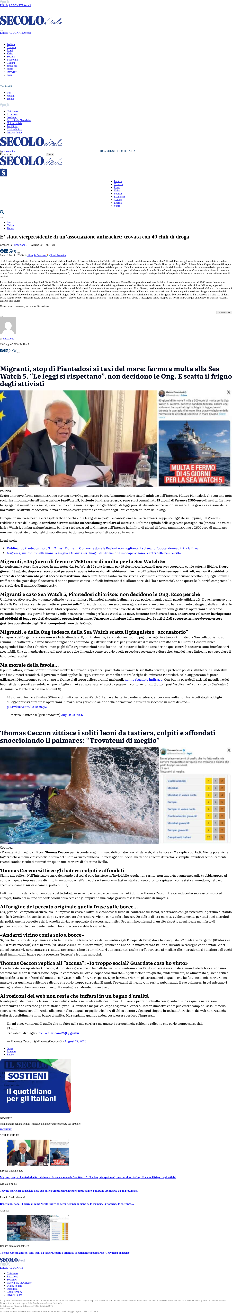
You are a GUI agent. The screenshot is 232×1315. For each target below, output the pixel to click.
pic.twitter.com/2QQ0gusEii (58, 1033)
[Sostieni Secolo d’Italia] (35, 1112)
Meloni (10, 95)
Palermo (11, 1051)
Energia (118, 202)
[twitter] (8, 2)
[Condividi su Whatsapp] (11, 252)
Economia (12, 59)
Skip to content (8, 151)
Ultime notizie (14, 123)
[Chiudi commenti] (1, 316)
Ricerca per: (6, 154)
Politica (11, 44)
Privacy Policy (14, 132)
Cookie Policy (14, 129)
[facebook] (1, 2)
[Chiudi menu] (1, 30)
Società (11, 56)
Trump (10, 98)
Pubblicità (12, 126)
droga (10, 1048)
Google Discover (37, 255)
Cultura (11, 62)
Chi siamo (12, 111)
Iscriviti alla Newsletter (19, 120)
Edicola (4, 5)
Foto (9, 74)
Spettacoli (12, 65)
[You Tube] (4, 2)
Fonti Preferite (58, 255)
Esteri (10, 50)
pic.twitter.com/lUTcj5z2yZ (27, 706)
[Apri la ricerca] (2, 213)
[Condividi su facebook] (2, 252)
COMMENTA (224, 312)
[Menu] (1, 168)
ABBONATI (16, 5)
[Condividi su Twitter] (15, 252)
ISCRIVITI (6, 1129)
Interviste (12, 71)
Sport (10, 68)
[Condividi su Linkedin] (6, 252)
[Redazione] (8, 332)
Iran (9, 92)
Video (10, 53)
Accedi (27, 5)
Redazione (12, 114)
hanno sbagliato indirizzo (143, 679)
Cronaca (11, 47)
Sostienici (12, 117)
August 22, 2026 (72, 714)
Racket (10, 1054)
